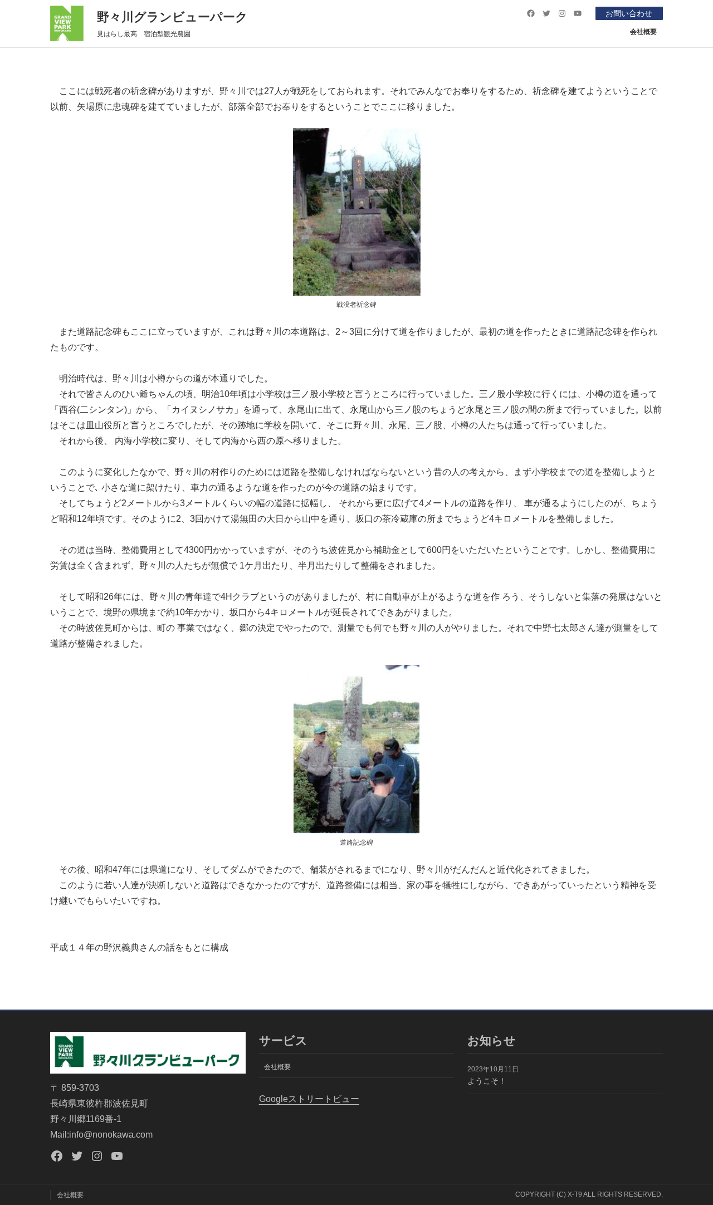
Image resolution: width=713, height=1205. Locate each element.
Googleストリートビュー (309, 1099)
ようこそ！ (486, 1080)
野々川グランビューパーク (172, 17)
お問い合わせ (628, 13)
